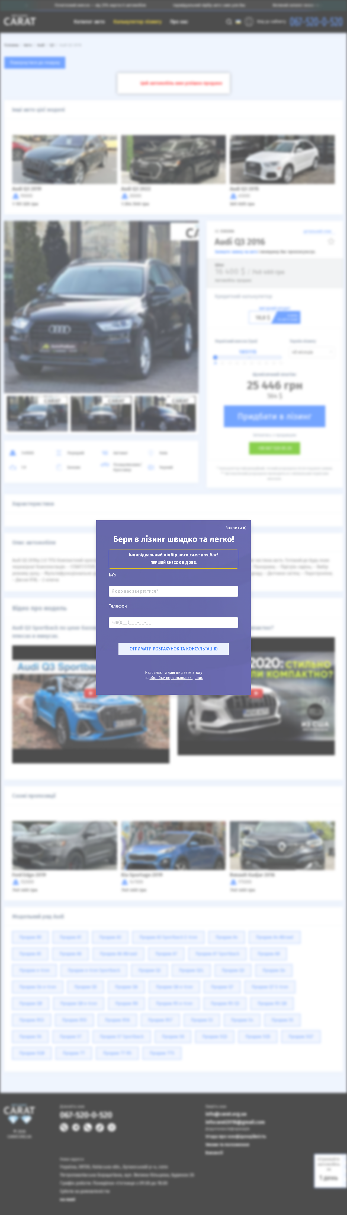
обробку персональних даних (176, 677)
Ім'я (113, 575)
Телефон (118, 606)
